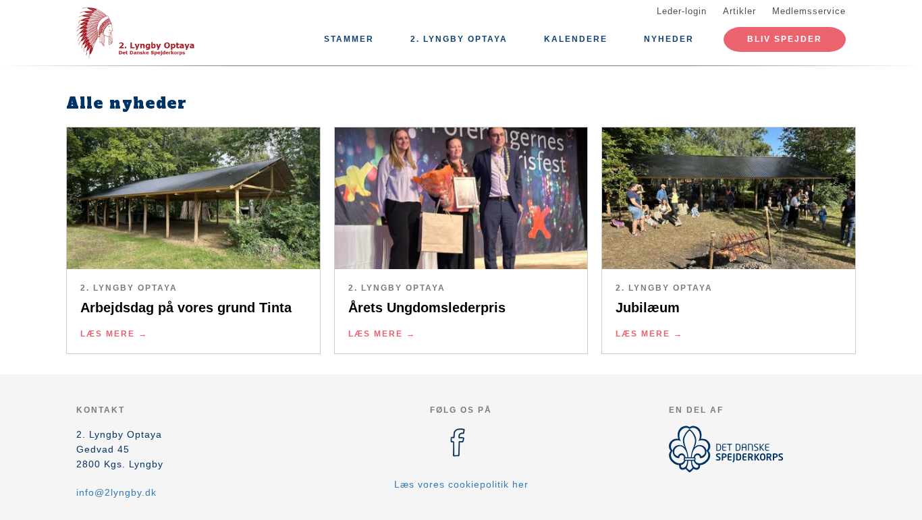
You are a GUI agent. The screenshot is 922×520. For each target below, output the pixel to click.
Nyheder (669, 39)
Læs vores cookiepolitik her (461, 484)
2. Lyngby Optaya (459, 39)
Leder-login (682, 11)
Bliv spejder (784, 39)
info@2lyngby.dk (116, 492)
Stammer (349, 39)
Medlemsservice (809, 11)
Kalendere (575, 39)
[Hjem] (137, 32)
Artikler (739, 11)
